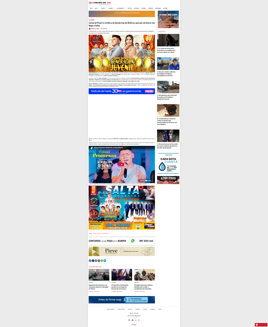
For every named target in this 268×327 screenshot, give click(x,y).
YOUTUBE (165, 8)
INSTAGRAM (158, 8)
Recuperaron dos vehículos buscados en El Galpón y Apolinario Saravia (167, 97)
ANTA (96, 8)
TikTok (159, 309)
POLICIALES (136, 8)
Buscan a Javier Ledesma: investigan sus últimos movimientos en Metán (166, 73)
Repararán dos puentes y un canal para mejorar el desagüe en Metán (98, 287)
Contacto (130, 309)
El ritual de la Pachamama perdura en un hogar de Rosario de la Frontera (119, 287)
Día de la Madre (96, 233)
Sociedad (91, 20)
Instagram (152, 309)
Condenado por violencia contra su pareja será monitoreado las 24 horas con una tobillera (167, 121)
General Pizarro (105, 233)
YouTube (145, 309)
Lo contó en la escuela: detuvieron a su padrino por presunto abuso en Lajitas (166, 50)
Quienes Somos (121, 309)
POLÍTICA (130, 8)
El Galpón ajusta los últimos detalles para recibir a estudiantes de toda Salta (143, 287)
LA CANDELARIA (120, 8)
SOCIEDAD (143, 8)
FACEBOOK (150, 8)
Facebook (137, 309)
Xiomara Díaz (95, 28)
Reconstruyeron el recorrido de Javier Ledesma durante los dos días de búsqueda (167, 146)
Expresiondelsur (110, 309)
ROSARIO (111, 8)
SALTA (91, 8)
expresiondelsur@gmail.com (134, 315)
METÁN (103, 8)
